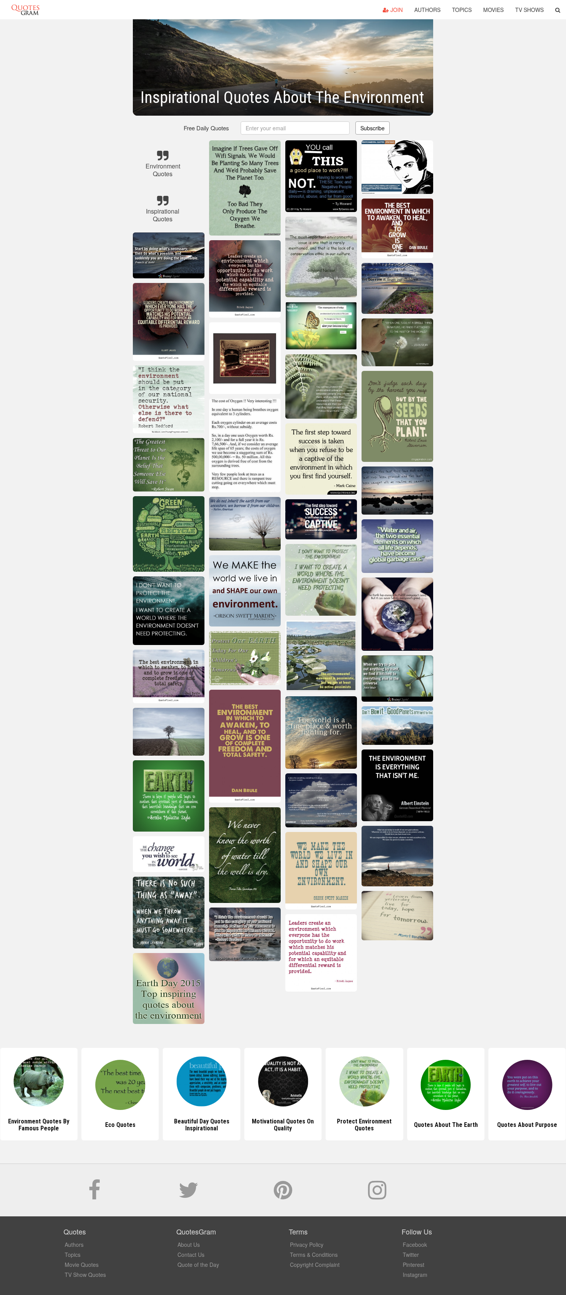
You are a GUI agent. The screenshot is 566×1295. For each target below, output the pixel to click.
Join (396, 9)
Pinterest (413, 1264)
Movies (493, 9)
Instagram (415, 1274)
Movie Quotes (82, 1264)
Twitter (411, 1254)
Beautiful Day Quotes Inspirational (201, 1125)
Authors (427, 9)
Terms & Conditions (314, 1254)
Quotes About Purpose (527, 1124)
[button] (557, 9)
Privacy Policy (306, 1244)
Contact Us (191, 1254)
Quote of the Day (198, 1264)
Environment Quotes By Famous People (38, 1125)
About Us (189, 1244)
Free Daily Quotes (206, 128)
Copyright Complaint (315, 1264)
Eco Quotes (120, 1124)
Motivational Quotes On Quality (283, 1125)
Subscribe (372, 128)
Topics (462, 9)
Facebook (415, 1244)
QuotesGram (25, 9)
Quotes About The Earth (446, 1124)
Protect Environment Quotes (364, 1125)
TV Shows (529, 9)
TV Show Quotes (85, 1274)
